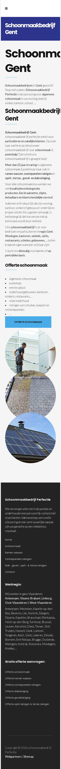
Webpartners (13, 756)
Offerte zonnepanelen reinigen (23, 685)
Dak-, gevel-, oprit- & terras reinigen (26, 565)
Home (8, 539)
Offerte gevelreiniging (17, 697)
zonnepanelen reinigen (37, 173)
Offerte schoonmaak (17, 672)
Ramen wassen (14, 552)
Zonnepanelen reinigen (18, 559)
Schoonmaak (13, 546)
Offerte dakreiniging (16, 691)
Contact (10, 572)
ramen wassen (14, 173)
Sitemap (28, 756)
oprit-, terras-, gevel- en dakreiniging (27, 178)
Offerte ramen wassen (18, 678)
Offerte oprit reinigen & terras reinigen (27, 704)
